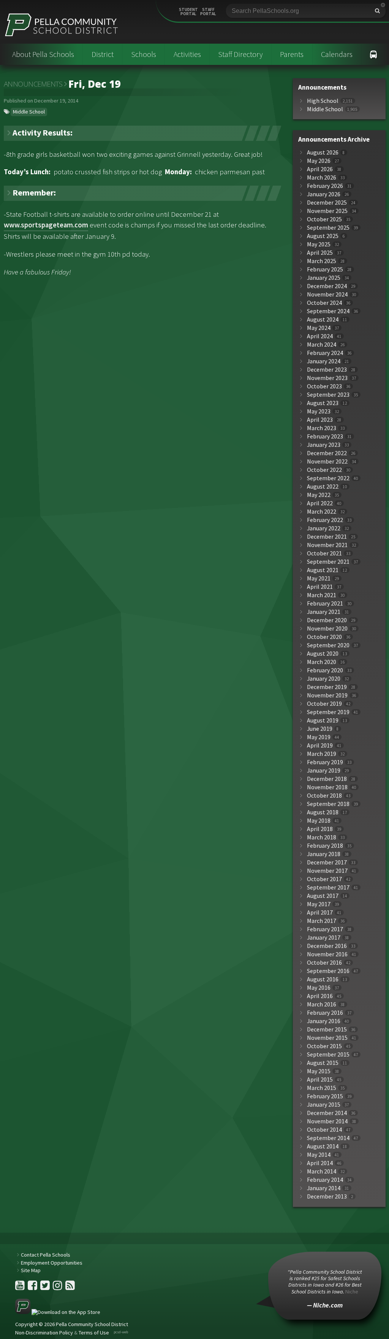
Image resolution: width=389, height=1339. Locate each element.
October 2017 (324, 879)
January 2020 (323, 678)
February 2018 (325, 845)
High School (322, 100)
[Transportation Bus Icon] (374, 54)
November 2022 (327, 461)
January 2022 (323, 528)
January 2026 (323, 194)
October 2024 (324, 302)
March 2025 (321, 261)
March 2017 (321, 920)
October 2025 (324, 219)
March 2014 (321, 1171)
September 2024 (328, 311)
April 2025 (320, 252)
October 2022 (324, 469)
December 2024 (327, 286)
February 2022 (325, 520)
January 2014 (323, 1188)
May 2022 (318, 494)
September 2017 (328, 887)
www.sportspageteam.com (46, 225)
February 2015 (325, 1096)
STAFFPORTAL (208, 12)
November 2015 (327, 1037)
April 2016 (320, 996)
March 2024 (321, 344)
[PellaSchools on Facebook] (33, 1287)
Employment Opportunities (51, 1262)
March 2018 (321, 837)
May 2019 (318, 737)
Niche (351, 1291)
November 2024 (327, 294)
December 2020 (327, 620)
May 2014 (318, 1154)
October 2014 (324, 1129)
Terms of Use (94, 1332)
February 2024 (325, 352)
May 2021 (318, 578)
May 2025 (318, 244)
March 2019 (321, 753)
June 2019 (319, 728)
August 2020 (322, 653)
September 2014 (328, 1138)
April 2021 (320, 586)
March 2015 (321, 1087)
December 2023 (327, 369)
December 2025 (327, 202)
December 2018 (327, 778)
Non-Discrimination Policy (44, 1332)
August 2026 (322, 152)
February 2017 (325, 929)
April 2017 (320, 912)
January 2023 (323, 444)
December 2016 (327, 945)
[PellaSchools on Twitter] (45, 1287)
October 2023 (324, 386)
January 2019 (323, 770)
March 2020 (321, 662)
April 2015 (320, 1079)
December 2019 (327, 687)
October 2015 (324, 1046)
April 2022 (320, 503)
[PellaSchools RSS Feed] (70, 1287)
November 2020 (327, 628)
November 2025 (327, 210)
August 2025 (322, 236)
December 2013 (327, 1196)
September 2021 (328, 561)
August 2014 (322, 1146)
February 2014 (325, 1179)
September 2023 (328, 394)
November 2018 (327, 787)
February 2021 (325, 603)
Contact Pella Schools (45, 1254)
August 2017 (322, 895)
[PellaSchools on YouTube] (20, 1287)
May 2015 (318, 1071)
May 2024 (318, 327)
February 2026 (325, 185)
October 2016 (324, 962)
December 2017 (327, 862)
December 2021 (327, 536)
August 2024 (322, 319)
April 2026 (320, 169)
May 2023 (318, 411)
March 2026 (321, 177)
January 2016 (323, 1021)
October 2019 (324, 703)
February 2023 (325, 436)
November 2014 (327, 1121)
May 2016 (318, 987)
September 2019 (328, 712)
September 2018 (328, 804)
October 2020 (324, 636)
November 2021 (327, 545)
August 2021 (322, 570)
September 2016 (328, 971)
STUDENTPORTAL (188, 12)
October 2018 (324, 795)
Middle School (29, 111)
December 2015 (327, 1029)
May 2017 (318, 904)
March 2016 (321, 1004)
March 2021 (321, 595)
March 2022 (321, 511)
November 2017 (327, 870)
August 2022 (322, 486)
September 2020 (328, 645)
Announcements (33, 84)
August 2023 (322, 403)
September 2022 (328, 478)
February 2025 (325, 269)
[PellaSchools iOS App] (57, 1312)
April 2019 (320, 745)
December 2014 (327, 1113)
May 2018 (318, 820)
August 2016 (322, 979)
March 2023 (321, 428)
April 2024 (320, 336)
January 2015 (323, 1104)
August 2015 (322, 1062)
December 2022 (327, 453)
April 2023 (320, 419)
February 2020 (325, 670)
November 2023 (327, 378)
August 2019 (322, 720)
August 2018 (322, 812)
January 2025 (323, 277)
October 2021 (324, 553)
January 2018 (323, 854)
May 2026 (318, 160)
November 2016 (327, 954)
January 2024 (323, 361)
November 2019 (327, 695)
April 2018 (320, 829)
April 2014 (320, 1163)
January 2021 (323, 611)
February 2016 (325, 1012)
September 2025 (328, 227)
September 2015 (328, 1054)
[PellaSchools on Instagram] (58, 1287)
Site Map (31, 1270)
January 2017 (323, 937)
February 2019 (325, 762)
